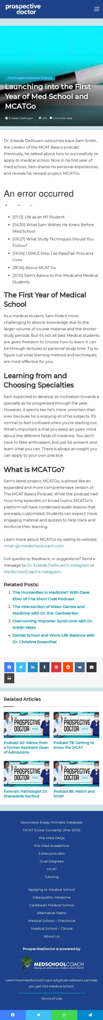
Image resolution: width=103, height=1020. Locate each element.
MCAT (51, 869)
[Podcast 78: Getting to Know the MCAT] (76, 725)
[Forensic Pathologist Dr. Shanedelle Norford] (27, 774)
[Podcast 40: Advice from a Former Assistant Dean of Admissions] (27, 725)
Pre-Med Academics (51, 846)
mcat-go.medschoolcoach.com (34, 545)
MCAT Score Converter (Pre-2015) (51, 830)
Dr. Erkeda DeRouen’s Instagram (58, 565)
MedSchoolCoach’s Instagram (32, 571)
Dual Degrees (52, 861)
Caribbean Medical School (51, 905)
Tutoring (51, 877)
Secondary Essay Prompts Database (51, 822)
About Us (52, 936)
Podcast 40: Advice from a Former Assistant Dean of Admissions (26, 747)
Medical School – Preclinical (51, 921)
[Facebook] (9, 667)
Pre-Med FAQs (51, 838)
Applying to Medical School (51, 890)
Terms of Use (51, 998)
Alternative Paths (51, 913)
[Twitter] (21, 667)
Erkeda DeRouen (21, 118)
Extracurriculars (51, 853)
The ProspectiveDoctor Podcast (30, 78)
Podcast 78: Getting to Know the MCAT (74, 745)
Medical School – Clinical (51, 928)
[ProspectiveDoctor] (24, 9)
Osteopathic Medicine (51, 897)
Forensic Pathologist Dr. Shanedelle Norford (26, 793)
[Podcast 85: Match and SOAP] (76, 774)
